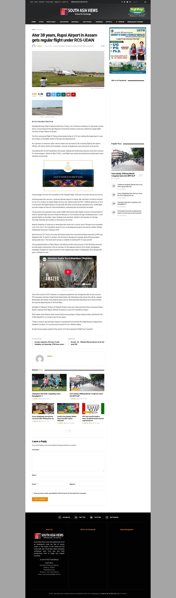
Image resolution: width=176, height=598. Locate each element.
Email (34, 484)
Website (72, 484)
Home (31, 2)
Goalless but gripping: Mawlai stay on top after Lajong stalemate (66, 418)
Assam (56, 46)
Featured (75, 46)
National (75, 22)
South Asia (87, 22)
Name (34, 475)
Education (64, 22)
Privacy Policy (49, 2)
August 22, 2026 (44, 399)
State (41, 22)
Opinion (121, 22)
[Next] (70, 431)
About (36, 2)
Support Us (58, 2)
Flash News (82, 46)
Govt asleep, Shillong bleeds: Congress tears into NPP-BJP (123, 174)
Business (99, 22)
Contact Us (65, 2)
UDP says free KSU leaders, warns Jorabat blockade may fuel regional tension (93, 418)
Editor (40, 46)
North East (51, 22)
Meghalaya (75, 389)
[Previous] (66, 431)
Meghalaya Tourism (135, 22)
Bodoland (39, 29)
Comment (36, 450)
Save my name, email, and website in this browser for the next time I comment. (60, 493)
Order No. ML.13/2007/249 (108, 593)
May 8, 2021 (48, 46)
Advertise (41, 2)
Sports (109, 22)
